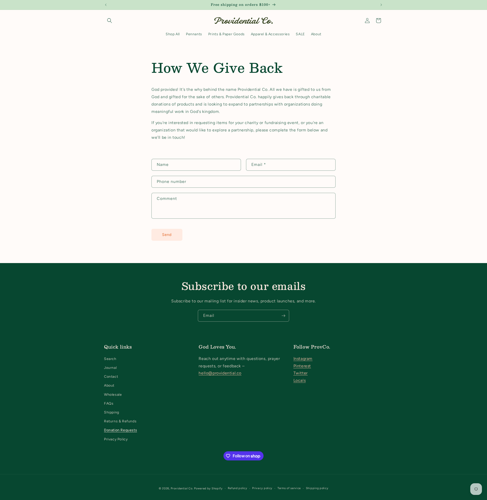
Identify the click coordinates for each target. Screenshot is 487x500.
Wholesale (113, 394)
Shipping (111, 412)
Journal (110, 368)
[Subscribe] (283, 316)
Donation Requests (120, 430)
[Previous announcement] (105, 5)
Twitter (300, 373)
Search (110, 359)
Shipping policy (317, 488)
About (109, 385)
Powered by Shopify (208, 488)
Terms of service (289, 488)
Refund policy (237, 488)
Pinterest (302, 366)
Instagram (302, 358)
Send (167, 234)
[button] (109, 20)
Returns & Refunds (120, 421)
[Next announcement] (381, 5)
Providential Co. (182, 488)
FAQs (108, 403)
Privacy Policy (116, 439)
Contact (111, 376)
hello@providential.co (220, 373)
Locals (299, 380)
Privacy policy (262, 488)
